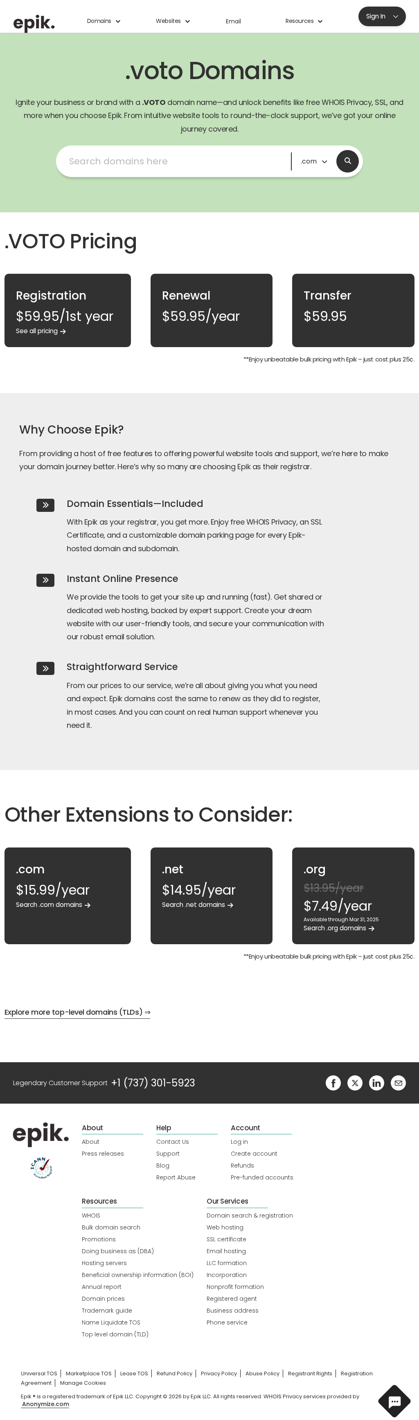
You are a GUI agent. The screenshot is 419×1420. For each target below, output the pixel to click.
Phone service (227, 1322)
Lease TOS (134, 1373)
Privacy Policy (219, 1373)
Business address (233, 1310)
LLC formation (227, 1263)
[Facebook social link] (333, 1082)
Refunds (242, 1165)
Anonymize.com (45, 1404)
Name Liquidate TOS (111, 1322)
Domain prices (103, 1299)
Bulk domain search (111, 1227)
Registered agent (232, 1299)
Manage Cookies (83, 1383)
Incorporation (227, 1275)
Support (168, 1154)
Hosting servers (104, 1263)
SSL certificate (226, 1239)
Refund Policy (174, 1373)
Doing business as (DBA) (118, 1251)
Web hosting (225, 1227)
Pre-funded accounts (262, 1177)
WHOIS (91, 1215)
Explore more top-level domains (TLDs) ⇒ (77, 1012)
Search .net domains (193, 904)
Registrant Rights (310, 1373)
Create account (254, 1154)
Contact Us (172, 1142)
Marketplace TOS (89, 1373)
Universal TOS (39, 1373)
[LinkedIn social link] (376, 1082)
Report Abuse (176, 1177)
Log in (239, 1142)
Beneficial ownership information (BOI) (138, 1275)
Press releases (103, 1154)
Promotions (99, 1239)
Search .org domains (335, 928)
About (90, 1142)
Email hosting (226, 1251)
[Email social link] (398, 1082)
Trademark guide (107, 1310)
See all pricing (37, 331)
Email (233, 21)
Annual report (102, 1287)
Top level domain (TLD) (115, 1334)
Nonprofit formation (235, 1287)
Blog (162, 1165)
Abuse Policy (262, 1373)
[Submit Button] (347, 161)
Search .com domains (49, 904)
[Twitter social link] (355, 1082)
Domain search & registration (250, 1215)
